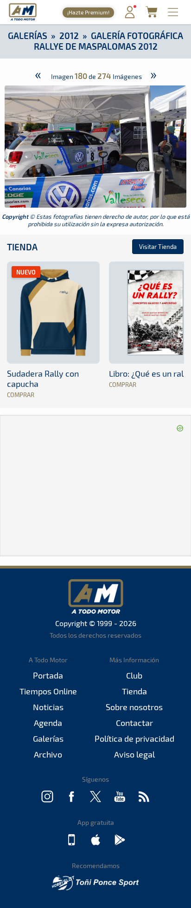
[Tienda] (151, 14)
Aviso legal (134, 754)
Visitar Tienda (158, 246)
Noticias (48, 707)
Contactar (134, 723)
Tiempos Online (48, 691)
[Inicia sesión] (129, 16)
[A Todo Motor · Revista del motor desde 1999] (22, 19)
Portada (48, 675)
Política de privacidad (134, 738)
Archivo (48, 754)
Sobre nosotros (134, 707)
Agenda (48, 723)
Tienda (22, 247)
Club (134, 675)
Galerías (27, 35)
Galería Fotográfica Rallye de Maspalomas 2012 (109, 41)
